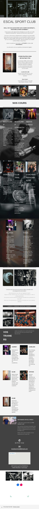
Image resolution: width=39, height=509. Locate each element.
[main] (19, 22)
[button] (2, 507)
